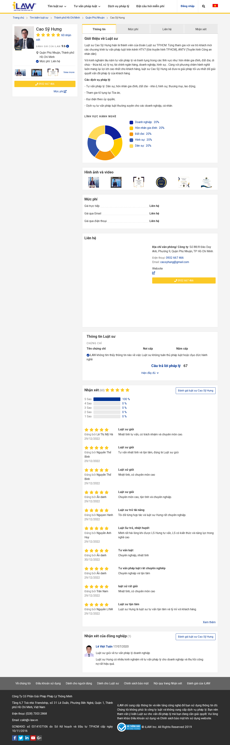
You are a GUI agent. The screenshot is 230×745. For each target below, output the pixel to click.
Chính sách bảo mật (136, 683)
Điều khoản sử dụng (48, 683)
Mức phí (133, 29)
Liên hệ (166, 29)
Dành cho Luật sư (108, 683)
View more (68, 72)
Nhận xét (200, 29)
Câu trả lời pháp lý (166, 366)
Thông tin (99, 29)
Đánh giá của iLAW (198, 683)
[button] (203, 6)
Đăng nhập (187, 6)
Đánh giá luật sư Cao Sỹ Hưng (195, 390)
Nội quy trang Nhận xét (168, 683)
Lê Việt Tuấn (104, 646)
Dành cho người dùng (79, 683)
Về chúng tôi (23, 683)
